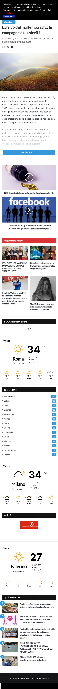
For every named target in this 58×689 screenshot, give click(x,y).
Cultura (7, 437)
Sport (6, 423)
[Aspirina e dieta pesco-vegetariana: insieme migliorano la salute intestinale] (10, 608)
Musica (7, 446)
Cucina (7, 428)
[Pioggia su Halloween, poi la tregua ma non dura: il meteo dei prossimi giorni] (43, 253)
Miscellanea (9, 22)
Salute (7, 401)
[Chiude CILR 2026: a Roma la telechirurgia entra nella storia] (10, 661)
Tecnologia (9, 414)
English (7, 455)
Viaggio (7, 441)
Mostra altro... (28, 152)
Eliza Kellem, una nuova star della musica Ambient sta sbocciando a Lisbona (42, 307)
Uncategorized (10, 450)
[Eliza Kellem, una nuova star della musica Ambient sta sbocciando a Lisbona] (43, 288)
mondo (7, 419)
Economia (8, 432)
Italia (6, 405)
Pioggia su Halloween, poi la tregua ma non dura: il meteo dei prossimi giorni (42, 266)
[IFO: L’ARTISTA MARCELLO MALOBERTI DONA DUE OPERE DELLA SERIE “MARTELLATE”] (15, 253)
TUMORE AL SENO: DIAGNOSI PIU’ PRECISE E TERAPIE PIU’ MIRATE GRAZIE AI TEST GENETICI (36, 619)
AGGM (8, 47)
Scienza (7, 410)
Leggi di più (8, 13)
